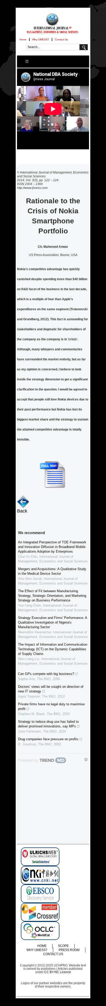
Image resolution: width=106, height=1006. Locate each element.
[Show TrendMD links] (86, 759)
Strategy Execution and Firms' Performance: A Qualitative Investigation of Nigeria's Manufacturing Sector (52, 622)
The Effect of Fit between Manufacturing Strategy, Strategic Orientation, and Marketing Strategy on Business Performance (52, 595)
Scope (63, 946)
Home (23, 39)
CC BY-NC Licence (57, 972)
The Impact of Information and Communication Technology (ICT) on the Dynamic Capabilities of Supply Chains (52, 649)
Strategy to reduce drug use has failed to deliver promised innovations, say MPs (48, 724)
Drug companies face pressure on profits (48, 739)
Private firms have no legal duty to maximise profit (51, 706)
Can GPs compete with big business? (46, 674)
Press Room (69, 950)
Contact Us (61, 39)
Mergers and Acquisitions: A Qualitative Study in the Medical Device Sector (52, 571)
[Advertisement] (53, 812)
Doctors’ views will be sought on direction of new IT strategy (50, 689)
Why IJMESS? (40, 39)
